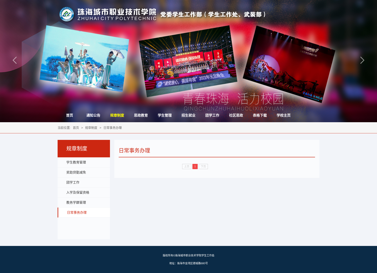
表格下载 (260, 115)
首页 (69, 115)
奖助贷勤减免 (76, 172)
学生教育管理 (76, 162)
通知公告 (93, 115)
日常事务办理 (112, 127)
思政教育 (141, 115)
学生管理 (165, 115)
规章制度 (117, 115)
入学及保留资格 (77, 192)
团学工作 (212, 115)
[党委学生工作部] (162, 22)
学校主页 (284, 115)
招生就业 (188, 115)
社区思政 (236, 115)
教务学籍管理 (76, 202)
